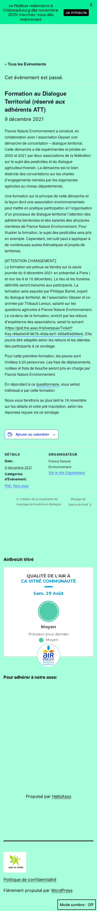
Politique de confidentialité (30, 879)
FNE (8, 486)
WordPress (62, 890)
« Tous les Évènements (25, 64)
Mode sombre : (73, 904)
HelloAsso (61, 796)
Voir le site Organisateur (66, 472)
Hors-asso (20, 486)
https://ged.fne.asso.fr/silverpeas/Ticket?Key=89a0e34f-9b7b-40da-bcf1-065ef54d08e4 (43, 331)
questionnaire (47, 384)
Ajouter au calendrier (32, 434)
